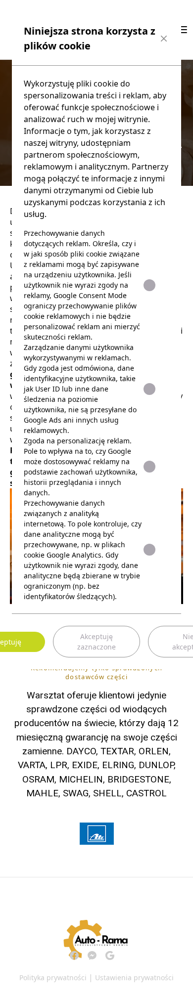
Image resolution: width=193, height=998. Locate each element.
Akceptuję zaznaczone (96, 641)
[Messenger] (92, 955)
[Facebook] (74, 955)
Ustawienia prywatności (134, 977)
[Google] (109, 955)
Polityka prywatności (53, 977)
